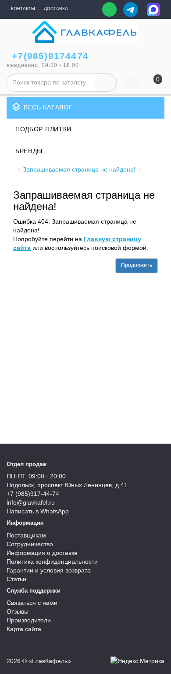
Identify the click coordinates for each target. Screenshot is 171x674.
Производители (29, 620)
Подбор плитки (43, 129)
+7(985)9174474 (50, 56)
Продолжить (136, 265)
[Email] (89, 9)
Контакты (23, 8)
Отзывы (17, 611)
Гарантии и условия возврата (49, 570)
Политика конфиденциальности (52, 561)
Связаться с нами (32, 602)
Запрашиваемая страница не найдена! (79, 169)
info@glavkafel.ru (31, 502)
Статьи (16, 579)
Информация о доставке (42, 552)
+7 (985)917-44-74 (33, 493)
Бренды (29, 150)
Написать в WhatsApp (38, 511)
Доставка (56, 8)
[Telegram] (130, 9)
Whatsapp (109, 9)
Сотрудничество (30, 544)
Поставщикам (26, 535)
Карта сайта (24, 628)
